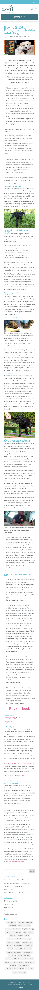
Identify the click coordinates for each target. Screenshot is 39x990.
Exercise (13, 935)
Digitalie (16, 984)
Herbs (10, 942)
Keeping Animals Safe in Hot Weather (16, 883)
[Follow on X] (31, 2)
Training (26, 965)
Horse (9, 945)
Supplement (29, 962)
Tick (19, 965)
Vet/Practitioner (11, 969)
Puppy (6, 722)
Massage (28, 949)
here (22, 775)
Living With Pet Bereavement (14, 886)
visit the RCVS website (16, 862)
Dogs (31, 929)
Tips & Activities (24, 37)
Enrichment (17, 932)
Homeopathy (27, 942)
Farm (20, 935)
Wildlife (21, 969)
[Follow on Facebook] (28, 2)
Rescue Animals (10, 962)
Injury (10, 949)
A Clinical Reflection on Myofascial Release (18, 893)
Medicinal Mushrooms (14, 952)
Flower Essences (13, 939)
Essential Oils (28, 932)
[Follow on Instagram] (34, 2)
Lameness (18, 949)
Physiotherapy (11, 959)
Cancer (21, 925)
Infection (29, 945)
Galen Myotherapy (10, 718)
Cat (28, 925)
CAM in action (8, 901)
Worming (29, 969)
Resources (14, 37)
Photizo (27, 955)
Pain (20, 955)
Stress (20, 962)
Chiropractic (9, 929)
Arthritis (29, 922)
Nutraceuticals (27, 952)
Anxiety (21, 922)
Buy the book (19, 708)
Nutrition (12, 955)
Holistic (18, 942)
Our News (7, 904)
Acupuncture (11, 922)
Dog (24, 929)
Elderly (9, 932)
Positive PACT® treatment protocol (20, 763)
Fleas (27, 935)
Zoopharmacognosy (19, 972)
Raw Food (29, 959)
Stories (6, 911)
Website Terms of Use (23, 982)
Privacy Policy (12, 982)
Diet (18, 929)
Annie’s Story (8, 890)
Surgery (13, 965)
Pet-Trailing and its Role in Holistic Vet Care (18, 880)
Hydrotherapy (19, 945)
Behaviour (12, 925)
